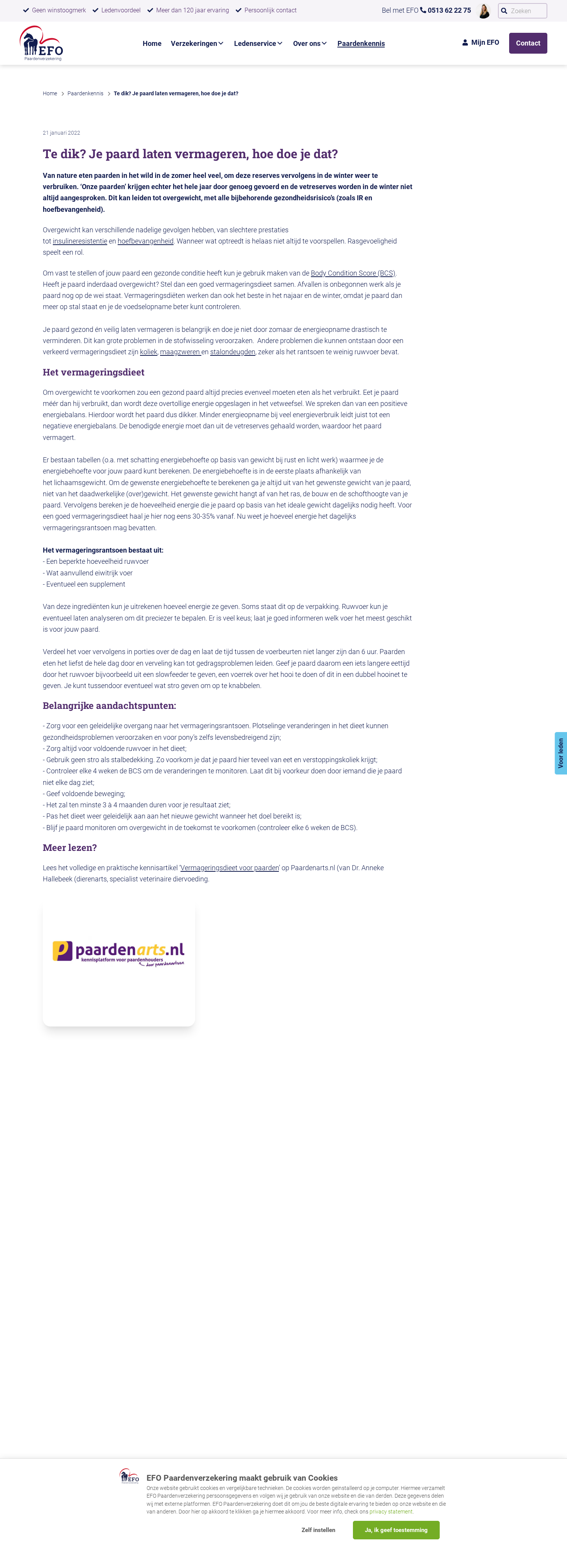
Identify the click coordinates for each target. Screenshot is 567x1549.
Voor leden (560, 753)
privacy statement (391, 1511)
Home (152, 43)
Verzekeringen (194, 43)
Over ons (307, 43)
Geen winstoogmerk (59, 10)
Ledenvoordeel (121, 10)
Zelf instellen (318, 1530)
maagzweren (180, 352)
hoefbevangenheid (146, 241)
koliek (148, 352)
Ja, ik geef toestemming (396, 1530)
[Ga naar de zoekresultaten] (504, 11)
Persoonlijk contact (271, 10)
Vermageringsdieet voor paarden (230, 868)
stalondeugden (232, 352)
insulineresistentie (80, 241)
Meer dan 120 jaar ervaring (192, 10)
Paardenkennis (361, 43)
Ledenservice (255, 43)
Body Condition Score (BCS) (353, 273)
